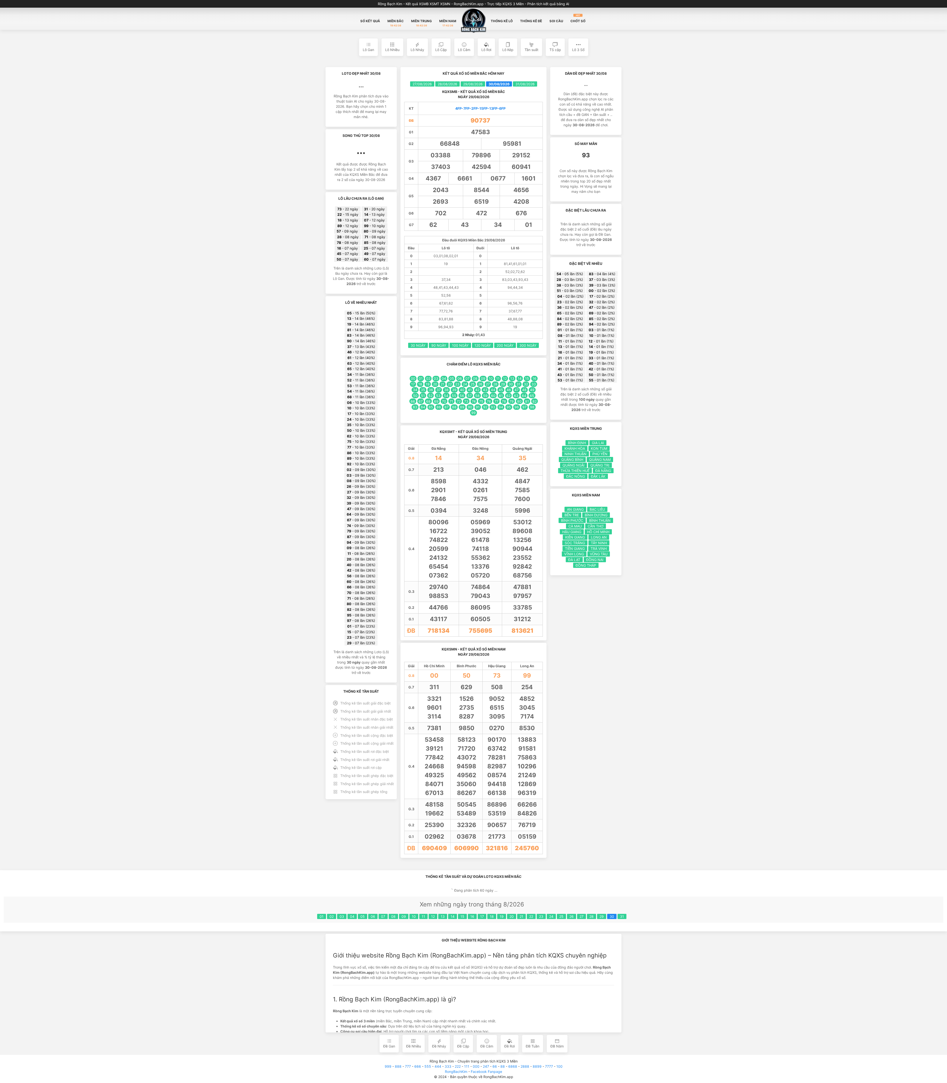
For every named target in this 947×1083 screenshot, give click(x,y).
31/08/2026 (525, 84)
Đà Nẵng (603, 471)
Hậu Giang (571, 532)
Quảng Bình (572, 459)
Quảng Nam (600, 459)
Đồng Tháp (586, 565)
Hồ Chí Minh (598, 532)
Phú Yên (599, 454)
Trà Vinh (599, 548)
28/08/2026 (447, 84)
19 (502, 916)
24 (551, 916)
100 (559, 1066)
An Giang (575, 509)
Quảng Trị (599, 465)
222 (458, 1066)
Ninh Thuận (575, 454)
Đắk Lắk (598, 476)
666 (417, 1066)
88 (502, 1066)
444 (438, 1066)
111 (466, 1066)
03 (342, 916)
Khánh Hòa (575, 448)
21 (521, 916)
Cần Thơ (595, 526)
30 (612, 916)
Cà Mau (575, 526)
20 (512, 916)
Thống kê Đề (531, 21)
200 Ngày (505, 345)
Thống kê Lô (502, 21)
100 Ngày (460, 345)
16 (472, 916)
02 (331, 916)
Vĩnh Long (574, 554)
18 (492, 916)
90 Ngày (438, 345)
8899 (537, 1066)
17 (482, 916)
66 (494, 1066)
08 (393, 916)
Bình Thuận (600, 520)
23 (541, 916)
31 (622, 916)
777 (408, 1066)
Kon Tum (599, 448)
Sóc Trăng (575, 543)
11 (423, 916)
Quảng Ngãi (573, 465)
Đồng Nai (594, 560)
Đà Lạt (574, 560)
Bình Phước (572, 520)
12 (433, 916)
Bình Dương (596, 515)
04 (352, 916)
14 (453, 916)
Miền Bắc (395, 23)
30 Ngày (418, 345)
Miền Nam (447, 23)
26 (571, 916)
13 (443, 916)
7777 (549, 1066)
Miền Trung (421, 23)
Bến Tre (572, 515)
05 (362, 916)
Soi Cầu (556, 21)
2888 (525, 1066)
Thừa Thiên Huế (575, 471)
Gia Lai (598, 443)
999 (388, 1066)
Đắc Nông (575, 476)
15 (462, 916)
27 (581, 916)
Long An (599, 537)
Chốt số (577, 18)
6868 (512, 1066)
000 (476, 1066)
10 (414, 916)
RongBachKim (456, 1071)
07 (383, 916)
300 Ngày (527, 345)
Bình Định (577, 443)
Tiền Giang (575, 548)
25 (561, 916)
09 (403, 916)
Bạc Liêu (597, 509)
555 (427, 1066)
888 (398, 1066)
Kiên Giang (575, 537)
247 (486, 1066)
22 (531, 916)
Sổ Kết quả (370, 21)
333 (448, 1066)
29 (602, 916)
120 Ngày (482, 345)
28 (591, 916)
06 (373, 916)
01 (322, 916)
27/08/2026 (422, 84)
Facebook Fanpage (486, 1071)
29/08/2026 (473, 84)
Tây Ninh (599, 543)
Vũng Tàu (598, 554)
